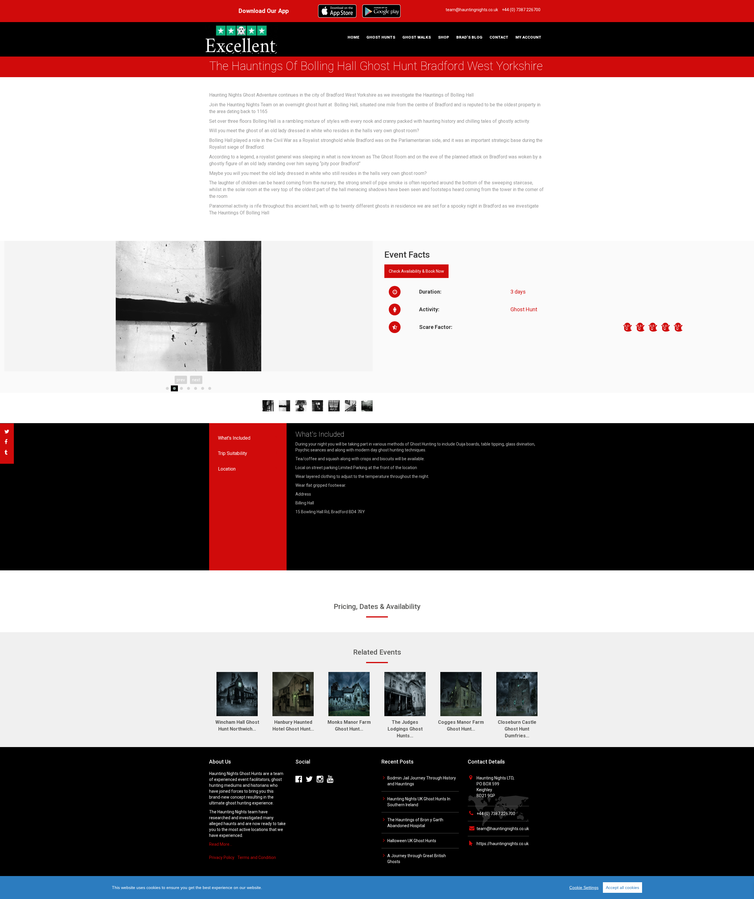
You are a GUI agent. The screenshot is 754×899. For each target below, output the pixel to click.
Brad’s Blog (469, 37)
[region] (377, 887)
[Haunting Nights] (241, 39)
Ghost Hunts (380, 37)
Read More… (220, 844)
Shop (443, 37)
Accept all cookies (622, 887)
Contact (499, 37)
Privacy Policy (221, 857)
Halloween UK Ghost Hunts (411, 840)
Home (353, 37)
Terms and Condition (256, 857)
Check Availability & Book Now (416, 271)
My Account (528, 37)
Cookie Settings (583, 887)
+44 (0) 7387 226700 (496, 813)
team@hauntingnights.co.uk (503, 828)
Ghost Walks (416, 37)
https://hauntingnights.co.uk (503, 843)
